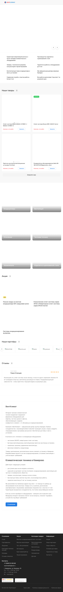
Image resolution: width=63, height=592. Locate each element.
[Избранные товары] (60, 2)
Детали (34, 556)
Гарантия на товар (52, 552)
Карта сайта (27, 587)
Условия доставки (51, 548)
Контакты (49, 555)
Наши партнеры (51, 542)
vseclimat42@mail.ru (9, 565)
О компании (11, 504)
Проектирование (22, 555)
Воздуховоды (36, 550)
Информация (50, 536)
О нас (3, 539)
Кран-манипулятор (22, 552)
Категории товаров (37, 536)
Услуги (19, 536)
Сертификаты (6, 542)
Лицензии (5, 545)
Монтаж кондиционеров (24, 539)
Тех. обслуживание (22, 545)
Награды (4, 553)
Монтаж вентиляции (23, 542)
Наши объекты (50, 545)
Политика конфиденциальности (40, 587)
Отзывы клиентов (7, 556)
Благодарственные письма (7, 549)
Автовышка (20, 548)
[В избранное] (27, 129)
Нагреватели (35, 553)
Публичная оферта (56, 587)
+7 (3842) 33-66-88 (10, 563)
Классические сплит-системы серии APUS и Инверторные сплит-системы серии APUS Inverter (47, 304)
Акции (48, 539)
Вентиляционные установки (37, 543)
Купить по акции (11, 40)
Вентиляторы (35, 547)
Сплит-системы (36, 539)
